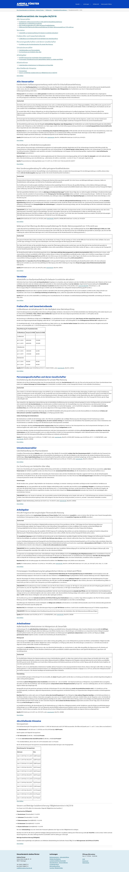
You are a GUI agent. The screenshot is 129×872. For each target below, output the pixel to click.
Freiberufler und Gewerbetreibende (31, 36)
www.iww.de (50, 137)
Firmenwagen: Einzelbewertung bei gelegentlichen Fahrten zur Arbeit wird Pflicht (41, 59)
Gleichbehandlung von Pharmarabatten (29, 50)
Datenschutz (85, 862)
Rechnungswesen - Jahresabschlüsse (59, 857)
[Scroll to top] (126, 869)
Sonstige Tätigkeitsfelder (56, 868)
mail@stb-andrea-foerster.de (24, 868)
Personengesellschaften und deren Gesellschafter (36, 42)
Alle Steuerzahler (23, 19)
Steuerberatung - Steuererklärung (59, 862)
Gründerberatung (54, 864)
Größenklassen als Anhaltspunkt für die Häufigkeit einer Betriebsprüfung (38, 38)
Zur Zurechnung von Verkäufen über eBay (30, 52)
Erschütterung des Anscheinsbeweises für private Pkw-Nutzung (36, 44)
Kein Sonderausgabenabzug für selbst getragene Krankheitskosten (37, 25)
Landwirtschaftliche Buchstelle (58, 860)
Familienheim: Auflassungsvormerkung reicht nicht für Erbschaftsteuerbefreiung (40, 21)
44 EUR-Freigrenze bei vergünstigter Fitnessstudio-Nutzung (35, 57)
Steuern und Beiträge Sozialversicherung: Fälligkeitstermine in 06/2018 (38, 72)
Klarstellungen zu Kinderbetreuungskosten (30, 23)
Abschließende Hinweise (26, 68)
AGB (83, 859)
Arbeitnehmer (22, 62)
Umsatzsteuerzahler (25, 47)
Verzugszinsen (23, 71)
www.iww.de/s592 (83, 285)
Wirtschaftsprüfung (55, 866)
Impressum (85, 861)
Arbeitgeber (21, 55)
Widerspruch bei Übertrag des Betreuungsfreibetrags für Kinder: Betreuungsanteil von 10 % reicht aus (46, 27)
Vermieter (21, 30)
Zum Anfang (20, 75)
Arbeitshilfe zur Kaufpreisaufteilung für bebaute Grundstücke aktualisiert (38, 33)
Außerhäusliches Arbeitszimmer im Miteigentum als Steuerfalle (36, 65)
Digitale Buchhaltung (55, 859)
